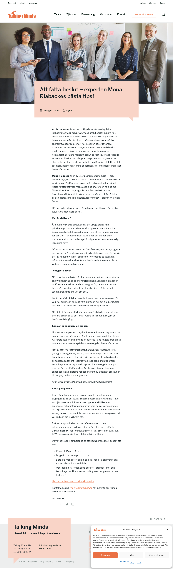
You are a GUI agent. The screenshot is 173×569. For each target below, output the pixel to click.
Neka (131, 555)
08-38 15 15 (45, 548)
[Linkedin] (61, 504)
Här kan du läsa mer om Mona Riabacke (73, 481)
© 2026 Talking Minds (28, 561)
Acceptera (105, 555)
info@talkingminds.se (80, 487)
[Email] (73, 504)
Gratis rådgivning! (144, 14)
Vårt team (153, 3)
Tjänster (71, 14)
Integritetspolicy (136, 563)
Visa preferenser (157, 555)
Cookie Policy (124, 561)
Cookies (58, 561)
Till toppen (156, 519)
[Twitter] (67, 504)
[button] (167, 529)
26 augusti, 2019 (51, 110)
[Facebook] (55, 504)
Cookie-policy (68, 561)
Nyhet (69, 110)
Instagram (33, 3)
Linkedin (22, 3)
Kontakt (121, 14)
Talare (57, 14)
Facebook (12, 3)
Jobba (162, 3)
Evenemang (88, 14)
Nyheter (143, 3)
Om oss (104, 14)
